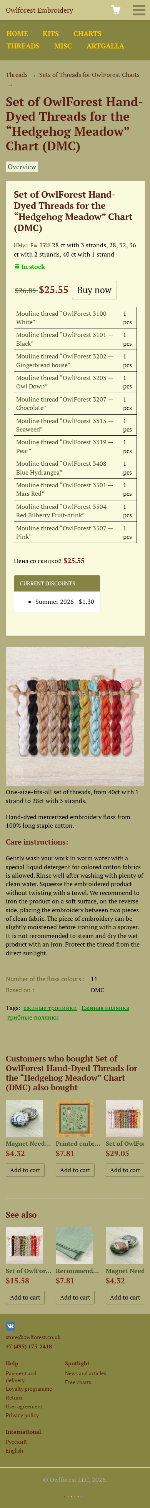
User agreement (24, 1406)
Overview (22, 166)
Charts (87, 33)
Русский (16, 1441)
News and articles (85, 1373)
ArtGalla (105, 46)
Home (17, 33)
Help (12, 1363)
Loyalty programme (29, 1388)
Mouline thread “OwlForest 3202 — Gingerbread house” (64, 360)
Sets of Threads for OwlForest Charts (89, 74)
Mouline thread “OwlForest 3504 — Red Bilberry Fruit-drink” (64, 510)
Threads (23, 46)
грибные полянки (33, 1017)
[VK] (10, 1329)
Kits (51, 33)
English (14, 1450)
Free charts (78, 1382)
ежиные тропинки (50, 1007)
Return (14, 1397)
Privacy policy (22, 1415)
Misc (63, 46)
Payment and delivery (21, 1376)
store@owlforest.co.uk (33, 1337)
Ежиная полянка (105, 1007)
